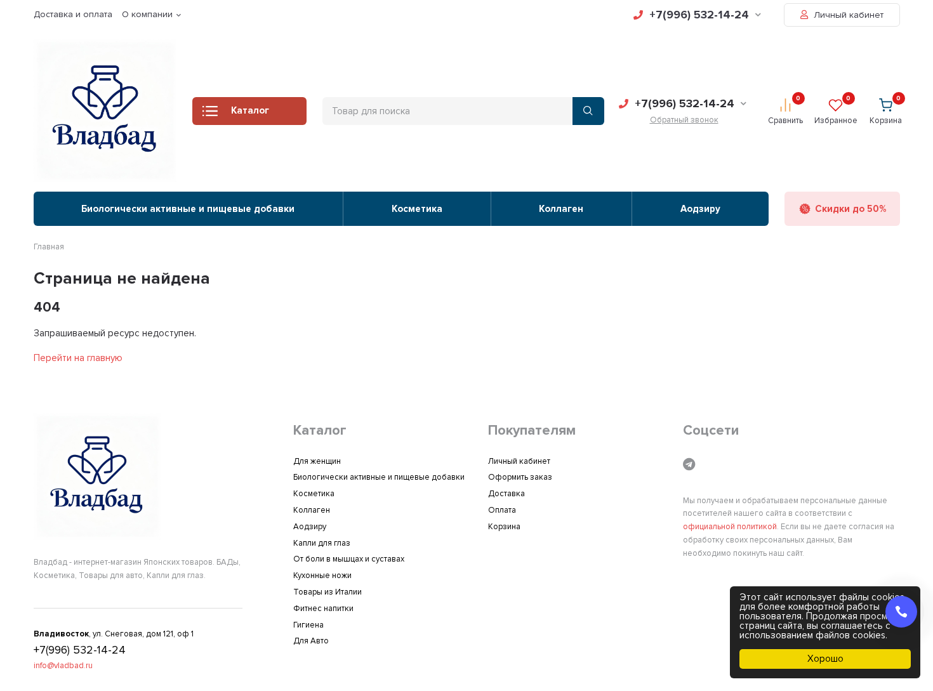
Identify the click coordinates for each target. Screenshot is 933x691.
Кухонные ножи (322, 575)
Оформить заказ (520, 477)
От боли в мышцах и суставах (348, 559)
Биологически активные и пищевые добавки (187, 208)
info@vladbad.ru (63, 666)
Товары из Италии (327, 592)
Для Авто (311, 641)
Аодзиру (700, 208)
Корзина (504, 527)
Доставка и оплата (73, 14)
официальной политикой (730, 527)
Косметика (417, 208)
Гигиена (308, 625)
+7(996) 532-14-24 (699, 15)
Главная (49, 247)
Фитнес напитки (323, 608)
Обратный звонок (684, 120)
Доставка (506, 494)
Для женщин (317, 461)
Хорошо (825, 658)
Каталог (250, 110)
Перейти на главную (78, 358)
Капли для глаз (321, 543)
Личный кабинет (847, 15)
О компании (147, 14)
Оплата (502, 510)
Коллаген (561, 208)
